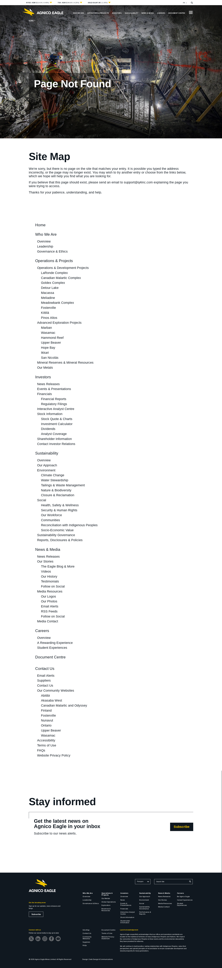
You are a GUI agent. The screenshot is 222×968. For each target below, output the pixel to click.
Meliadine (48, 298)
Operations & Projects (54, 261)
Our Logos (48, 596)
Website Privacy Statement (107, 938)
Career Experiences (185, 900)
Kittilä (45, 312)
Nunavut (47, 720)
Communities (50, 520)
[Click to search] (190, 881)
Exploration (105, 905)
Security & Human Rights (59, 510)
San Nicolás (49, 357)
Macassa (47, 293)
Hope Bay (48, 347)
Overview (44, 241)
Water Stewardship (54, 480)
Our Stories (45, 561)
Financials (44, 394)
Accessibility (46, 740)
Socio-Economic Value (57, 530)
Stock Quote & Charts (56, 419)
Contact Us (44, 669)
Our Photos (49, 601)
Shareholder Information (54, 439)
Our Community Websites (55, 690)
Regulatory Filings (54, 404)
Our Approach (47, 465)
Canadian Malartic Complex (61, 278)
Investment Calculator (56, 424)
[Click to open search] (192, 3)
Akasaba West (51, 700)
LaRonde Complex (54, 273)
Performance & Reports (145, 913)
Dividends (48, 429)
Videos (46, 571)
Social (41, 500)
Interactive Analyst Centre (55, 409)
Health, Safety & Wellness (60, 505)
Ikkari (45, 352)
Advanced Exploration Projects (59, 322)
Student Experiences (52, 647)
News (122, 900)
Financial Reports (53, 399)
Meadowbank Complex (57, 302)
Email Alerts (49, 606)
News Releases (48, 384)
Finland (46, 710)
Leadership (45, 246)
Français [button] (140, 881)
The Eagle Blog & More (58, 566)
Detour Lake (50, 287)
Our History (49, 576)
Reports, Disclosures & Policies (60, 540)
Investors (43, 377)
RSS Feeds (49, 611)
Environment (46, 470)
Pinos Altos (49, 317)
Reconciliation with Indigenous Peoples (69, 525)
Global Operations (108, 902)
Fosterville (48, 307)
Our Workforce (51, 515)
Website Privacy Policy (53, 755)
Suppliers (44, 680)
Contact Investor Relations (56, 444)
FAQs (41, 750)
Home (31, 20)
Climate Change (52, 475)
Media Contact (47, 621)
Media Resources (49, 591)
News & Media (47, 549)
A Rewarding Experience (55, 643)
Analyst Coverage (54, 434)
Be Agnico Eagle (183, 896)
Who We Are (46, 234)
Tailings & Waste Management (63, 485)
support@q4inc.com (138, 182)
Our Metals (45, 367)
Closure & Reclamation (57, 495)
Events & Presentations (54, 389)
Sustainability (46, 453)
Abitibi (45, 695)
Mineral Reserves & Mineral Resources (65, 362)
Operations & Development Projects (63, 268)
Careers (42, 631)
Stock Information (49, 414)
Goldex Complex (53, 282)
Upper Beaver (51, 342)
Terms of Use (46, 745)
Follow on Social (53, 586)
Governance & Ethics (52, 251)
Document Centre (50, 657)
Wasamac (48, 332)
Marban (46, 327)
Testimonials (50, 581)
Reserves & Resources (105, 910)
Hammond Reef (52, 337)
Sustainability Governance (56, 535)
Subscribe (183, 828)
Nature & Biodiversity (56, 490)
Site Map (86, 930)
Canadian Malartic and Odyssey (64, 705)
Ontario (46, 725)
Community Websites (87, 938)
